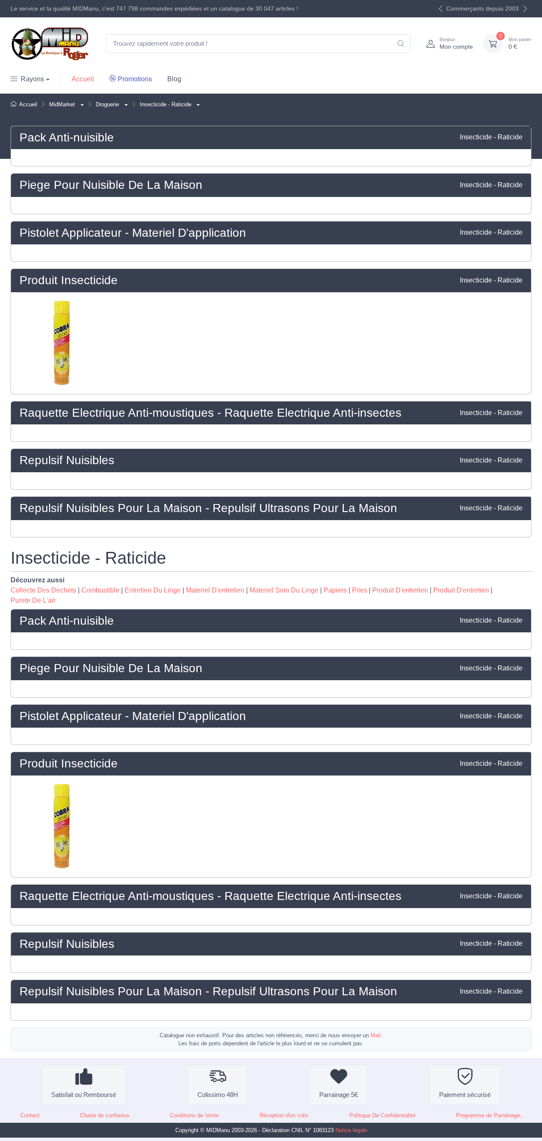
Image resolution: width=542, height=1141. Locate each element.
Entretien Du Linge (152, 590)
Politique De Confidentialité (382, 1115)
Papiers (335, 590)
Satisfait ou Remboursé (83, 1094)
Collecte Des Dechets (43, 590)
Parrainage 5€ (338, 1094)
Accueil (83, 79)
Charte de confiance (104, 1115)
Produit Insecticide (68, 280)
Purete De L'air (33, 600)
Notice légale (351, 1130)
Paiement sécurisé (465, 1094)
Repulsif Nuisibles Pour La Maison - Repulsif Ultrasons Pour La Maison (208, 508)
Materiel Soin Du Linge (283, 590)
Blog (174, 79)
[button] (81, 104)
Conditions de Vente (194, 1115)
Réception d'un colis (284, 1115)
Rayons (32, 79)
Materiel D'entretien (215, 590)
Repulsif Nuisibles (66, 460)
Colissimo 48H (217, 1094)
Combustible (100, 590)
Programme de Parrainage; (489, 1115)
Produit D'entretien (400, 590)
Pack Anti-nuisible (66, 137)
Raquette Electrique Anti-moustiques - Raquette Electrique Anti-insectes (210, 412)
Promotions (135, 79)
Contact (29, 1115)
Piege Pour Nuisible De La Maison (110, 184)
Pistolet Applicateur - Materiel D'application (132, 232)
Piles (359, 590)
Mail (376, 1035)
